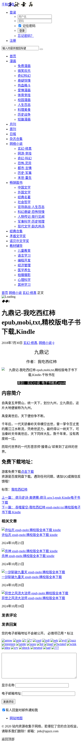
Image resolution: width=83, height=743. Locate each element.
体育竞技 (24, 95)
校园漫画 (24, 100)
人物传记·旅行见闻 (31, 216)
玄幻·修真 (25, 148)
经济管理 (24, 265)
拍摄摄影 (24, 275)
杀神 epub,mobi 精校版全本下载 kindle (28, 556)
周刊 (13, 129)
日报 (13, 134)
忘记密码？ (26, 35)
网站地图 (16, 718)
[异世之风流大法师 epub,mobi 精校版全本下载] (35, 593)
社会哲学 (24, 202)
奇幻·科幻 (25, 158)
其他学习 (24, 284)
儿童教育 (24, 250)
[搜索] (41, 49)
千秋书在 (8, 4)
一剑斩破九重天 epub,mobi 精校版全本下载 (32, 577)
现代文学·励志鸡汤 (31, 226)
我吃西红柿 (19, 489)
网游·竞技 (25, 153)
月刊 (13, 124)
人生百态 (24, 105)
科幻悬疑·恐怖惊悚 (31, 212)
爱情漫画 (24, 90)
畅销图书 (16, 182)
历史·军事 (25, 173)
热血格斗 (24, 85)
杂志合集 (16, 139)
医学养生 (24, 270)
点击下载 (27, 471)
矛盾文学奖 (18, 236)
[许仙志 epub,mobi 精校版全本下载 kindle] (31, 530)
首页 (13, 56)
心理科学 (24, 280)
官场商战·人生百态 (31, 207)
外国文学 (24, 192)
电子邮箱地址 (11, 693)
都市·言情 (25, 168)
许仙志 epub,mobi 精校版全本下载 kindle (30, 535)
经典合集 (16, 231)
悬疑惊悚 (24, 80)
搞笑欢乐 (24, 71)
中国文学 (24, 187)
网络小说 (16, 143)
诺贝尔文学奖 (19, 241)
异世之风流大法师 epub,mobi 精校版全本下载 (33, 598)
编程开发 (24, 260)
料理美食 (24, 109)
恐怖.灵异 (24, 163)
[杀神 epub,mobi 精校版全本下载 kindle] (30, 551)
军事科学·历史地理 (31, 221)
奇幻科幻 (24, 75)
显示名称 (8, 685)
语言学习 (24, 255)
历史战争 (24, 114)
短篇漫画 (24, 119)
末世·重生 (25, 177)
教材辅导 (16, 246)
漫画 (13, 61)
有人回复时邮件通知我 (22, 710)
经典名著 (24, 197)
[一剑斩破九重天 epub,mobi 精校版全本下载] (33, 572)
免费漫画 (24, 66)
